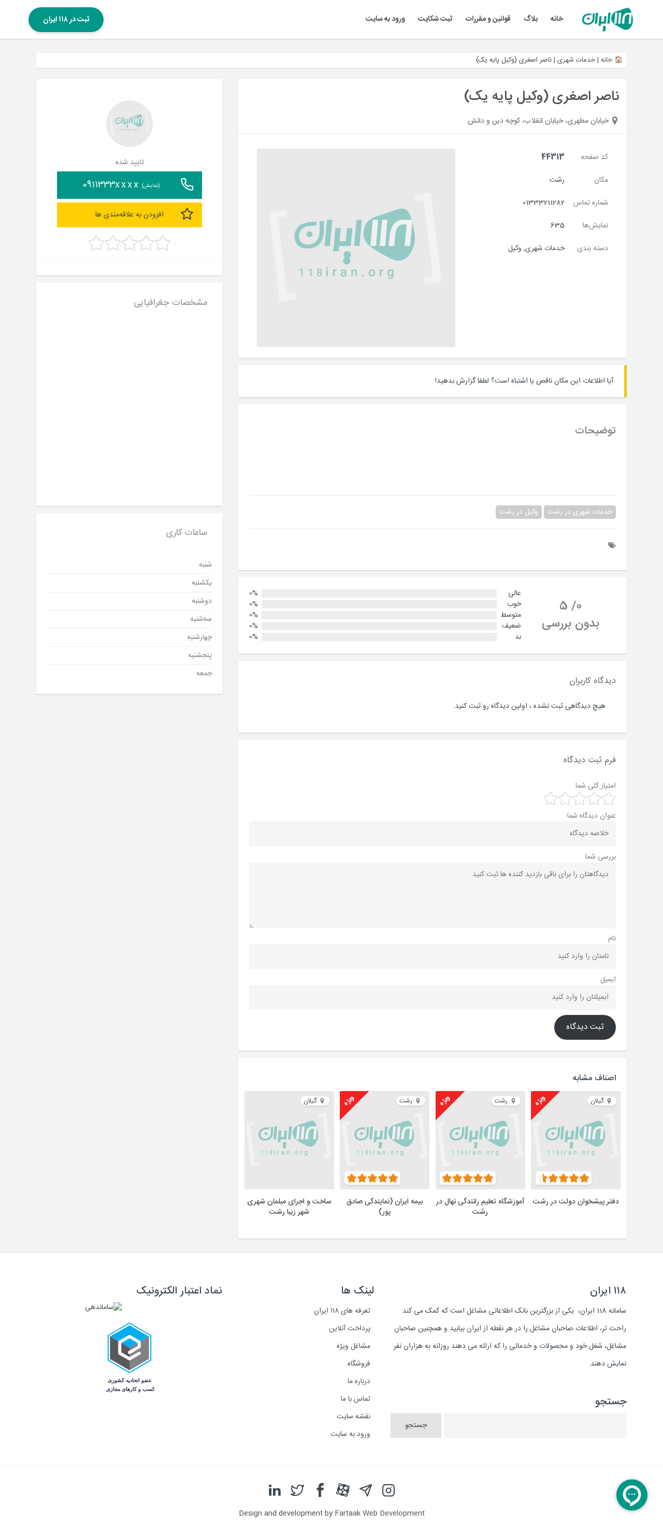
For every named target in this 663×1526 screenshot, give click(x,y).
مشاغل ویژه (353, 1346)
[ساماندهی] (103, 1307)
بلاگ (531, 19)
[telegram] (365, 1490)
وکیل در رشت (518, 512)
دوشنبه (202, 600)
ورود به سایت (385, 19)
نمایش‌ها (595, 226)
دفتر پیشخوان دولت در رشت (576, 1202)
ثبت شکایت (435, 19)
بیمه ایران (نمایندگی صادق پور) (385, 1207)
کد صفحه (594, 157)
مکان (601, 180)
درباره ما (359, 1381)
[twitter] (297, 1490)
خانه (557, 19)
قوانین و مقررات (488, 19)
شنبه (205, 564)
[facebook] (320, 1490)
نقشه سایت (353, 1417)
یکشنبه (202, 582)
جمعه (204, 673)
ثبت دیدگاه (585, 1027)
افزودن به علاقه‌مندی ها (129, 214)
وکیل (515, 248)
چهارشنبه (199, 637)
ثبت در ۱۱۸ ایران (66, 19)
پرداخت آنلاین (349, 1328)
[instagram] (388, 1490)
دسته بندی (592, 248)
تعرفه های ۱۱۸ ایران (342, 1311)
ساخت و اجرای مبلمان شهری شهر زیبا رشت (289, 1207)
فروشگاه (359, 1364)
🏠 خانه (612, 60)
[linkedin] (274, 1490)
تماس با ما (355, 1399)
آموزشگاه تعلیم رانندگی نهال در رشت (480, 1207)
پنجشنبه (200, 655)
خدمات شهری (576, 60)
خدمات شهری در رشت (579, 512)
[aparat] (343, 1490)
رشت (557, 180)
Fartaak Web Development (380, 1513)
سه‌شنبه (201, 619)
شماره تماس (590, 203)
